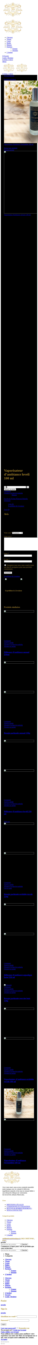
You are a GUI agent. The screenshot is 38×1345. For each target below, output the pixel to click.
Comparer (7, 491)
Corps (9, 1224)
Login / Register (10, 1297)
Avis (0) (11, 504)
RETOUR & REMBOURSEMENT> (19, 1208)
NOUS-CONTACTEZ (14, 1210)
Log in (3, 1324)
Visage (9, 1222)
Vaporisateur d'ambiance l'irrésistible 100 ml (18, 144)
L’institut (10, 1235)
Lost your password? (8, 1328)
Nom (6, 553)
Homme (13, 1233)
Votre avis (8, 536)
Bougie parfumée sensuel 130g (17, 733)
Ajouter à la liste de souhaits (13, 493)
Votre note (8, 533)
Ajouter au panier (10, 489)
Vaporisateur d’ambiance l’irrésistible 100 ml (15, 1161)
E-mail (7, 559)
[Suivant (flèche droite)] (4, 1343)
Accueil (6, 76)
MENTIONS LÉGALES (15, 1204)
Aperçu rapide (9, 643)
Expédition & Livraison (16, 506)
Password (5, 1320)
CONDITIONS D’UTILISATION (18, 1206)
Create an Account (19, 1330)
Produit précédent (10, 79)
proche (3, 1305)
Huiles (9, 1226)
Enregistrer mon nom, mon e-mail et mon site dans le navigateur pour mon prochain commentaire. (19, 567)
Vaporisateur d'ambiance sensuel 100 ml (17, 215)
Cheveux (10, 1220)
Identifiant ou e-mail (9, 1316)
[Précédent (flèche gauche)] (2, 1343)
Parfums (9, 1229)
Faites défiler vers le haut (10, 1332)
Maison (11, 76)
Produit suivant (9, 150)
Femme (13, 1231)
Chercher (24, 1244)
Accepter (4, 1339)
